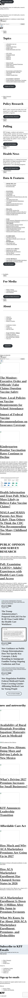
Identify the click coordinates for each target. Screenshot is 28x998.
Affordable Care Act (11, 44)
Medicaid (8, 57)
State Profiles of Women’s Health (14, 261)
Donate (22, 19)
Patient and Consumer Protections (14, 64)
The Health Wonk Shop (12, 199)
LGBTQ (8, 56)
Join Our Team (10, 329)
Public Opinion (10, 65)
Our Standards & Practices (12, 335)
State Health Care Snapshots (13, 254)
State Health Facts (10, 243)
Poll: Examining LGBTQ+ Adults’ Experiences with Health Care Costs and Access (11, 571)
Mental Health (9, 63)
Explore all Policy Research (12, 116)
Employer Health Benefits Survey (14, 203)
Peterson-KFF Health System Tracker (15, 81)
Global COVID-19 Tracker (13, 230)
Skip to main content (7, 1)
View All (8, 338)
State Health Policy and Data (13, 72)
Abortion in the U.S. (11, 237)
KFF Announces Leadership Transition (10, 811)
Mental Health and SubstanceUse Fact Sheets (13, 252)
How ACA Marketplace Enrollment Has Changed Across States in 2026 (10, 876)
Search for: (3, 24)
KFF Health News (8, 159)
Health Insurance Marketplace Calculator (16, 80)
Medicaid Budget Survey (12, 205)
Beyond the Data (10, 186)
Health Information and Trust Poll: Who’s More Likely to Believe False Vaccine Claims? (14, 499)
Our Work (8, 319)
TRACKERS (9, 223)
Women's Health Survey (12, 214)
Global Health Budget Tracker (13, 228)
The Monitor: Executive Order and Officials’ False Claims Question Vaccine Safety (13, 384)
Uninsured (8, 73)
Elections (8, 45)
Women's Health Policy (12, 75)
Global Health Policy (11, 46)
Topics (4, 31)
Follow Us (7, 19)
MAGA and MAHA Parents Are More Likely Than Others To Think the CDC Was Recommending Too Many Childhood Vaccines (13, 523)
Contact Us (9, 327)
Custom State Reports (11, 244)
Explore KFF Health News (11, 168)
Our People (9, 318)
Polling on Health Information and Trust (16, 213)
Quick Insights (9, 192)
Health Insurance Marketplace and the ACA (17, 220)
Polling (5, 119)
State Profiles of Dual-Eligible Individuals (16, 260)
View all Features (9, 264)
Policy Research (7, 96)
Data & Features (7, 170)
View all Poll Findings (10, 144)
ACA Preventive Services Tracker (14, 224)
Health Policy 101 (10, 195)
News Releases (10, 292)
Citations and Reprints (11, 291)
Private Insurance (10, 67)
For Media (5, 274)
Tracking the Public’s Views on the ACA (16, 211)
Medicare (8, 59)
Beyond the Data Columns (12, 337)
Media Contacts (10, 289)
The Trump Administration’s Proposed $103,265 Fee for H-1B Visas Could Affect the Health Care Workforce (14, 617)
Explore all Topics (9, 86)
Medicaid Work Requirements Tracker (15, 227)
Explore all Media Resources (12, 296)
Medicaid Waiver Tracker (12, 226)
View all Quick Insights (14, 693)
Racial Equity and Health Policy (14, 71)
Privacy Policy (6, 988)
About (4, 299)
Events (8, 326)
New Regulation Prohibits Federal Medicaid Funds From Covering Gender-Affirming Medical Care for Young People (13, 683)
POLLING (9, 209)
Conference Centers (15, 19)
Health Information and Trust (13, 49)
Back (5, 32)
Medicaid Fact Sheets (11, 250)
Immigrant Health (10, 55)
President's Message (11, 334)
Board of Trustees (10, 321)
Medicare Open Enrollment (13, 221)
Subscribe (2, 19)
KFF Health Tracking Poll (12, 210)
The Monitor (9, 194)
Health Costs (9, 48)
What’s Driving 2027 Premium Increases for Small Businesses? (13, 783)
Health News (6, 146)
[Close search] (1, 26)
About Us (8, 317)
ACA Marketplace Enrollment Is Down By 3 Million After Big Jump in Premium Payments (13, 904)
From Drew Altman (11, 185)
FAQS (7, 219)
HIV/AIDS (9, 53)
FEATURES (9, 191)
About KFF (8, 345)
